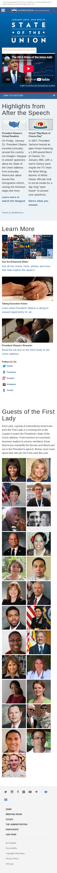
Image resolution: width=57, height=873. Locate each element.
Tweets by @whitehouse (12, 212)
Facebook (4, 372)
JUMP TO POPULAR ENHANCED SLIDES (37, 86)
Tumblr (4, 390)
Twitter (4, 366)
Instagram (4, 384)
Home (30, 10)
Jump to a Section (13, 95)
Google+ (4, 378)
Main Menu (3, 10)
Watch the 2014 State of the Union (19, 50)
